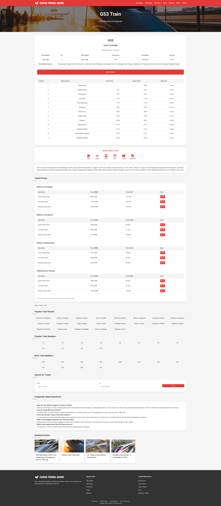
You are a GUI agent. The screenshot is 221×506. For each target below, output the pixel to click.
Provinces (157, 3)
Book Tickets (110, 72)
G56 (82, 362)
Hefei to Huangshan (101, 329)
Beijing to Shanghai (62, 318)
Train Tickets (142, 484)
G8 (158, 343)
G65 (62, 367)
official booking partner (67, 412)
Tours (139, 490)
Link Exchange (114, 501)
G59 (139, 362)
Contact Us (95, 501)
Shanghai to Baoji (120, 323)
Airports (171, 3)
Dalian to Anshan (139, 323)
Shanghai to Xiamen (63, 323)
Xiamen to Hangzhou (120, 318)
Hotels (184, 3)
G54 (43, 362)
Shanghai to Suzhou (177, 323)
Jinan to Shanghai (101, 318)
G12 (82, 348)
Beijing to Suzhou (120, 329)
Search (173, 385)
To (100, 383)
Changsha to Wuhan (158, 318)
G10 (43, 348)
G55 (62, 362)
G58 (120, 362)
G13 (101, 348)
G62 (43, 367)
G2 (43, 343)
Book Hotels (142, 481)
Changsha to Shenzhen (43, 329)
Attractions (148, 3)
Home (36, 305)
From (38, 383)
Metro (178, 3)
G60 (158, 362)
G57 (101, 362)
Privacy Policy (104, 501)
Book (162, 196)
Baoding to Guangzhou (177, 318)
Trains (165, 3)
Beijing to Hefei (62, 329)
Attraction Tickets (143, 493)
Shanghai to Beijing (81, 318)
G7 (139, 343)
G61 (177, 362)
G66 (82, 367)
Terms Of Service (124, 501)
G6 (120, 343)
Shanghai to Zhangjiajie (82, 329)
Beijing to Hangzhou (139, 318)
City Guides (139, 3)
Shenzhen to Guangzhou (43, 318)
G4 (82, 343)
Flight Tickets (142, 487)
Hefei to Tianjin (100, 323)
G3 (62, 343)
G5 (101, 343)
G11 (62, 348)
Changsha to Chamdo (158, 323)
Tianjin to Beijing (82, 323)
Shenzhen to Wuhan (43, 323)
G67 (101, 367)
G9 (177, 343)
